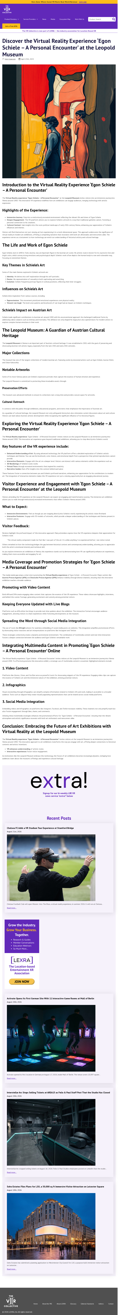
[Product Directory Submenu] (19, 19)
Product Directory (11, 19)
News (44, 19)
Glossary (73, 1304)
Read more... (11, 908)
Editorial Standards (87, 1304)
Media (53, 19)
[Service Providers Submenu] (38, 19)
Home (36, 1304)
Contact (110, 1304)
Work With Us (79, 19)
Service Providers (29, 19)
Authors (101, 1304)
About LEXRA (61, 1304)
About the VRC (47, 1304)
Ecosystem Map (65, 19)
